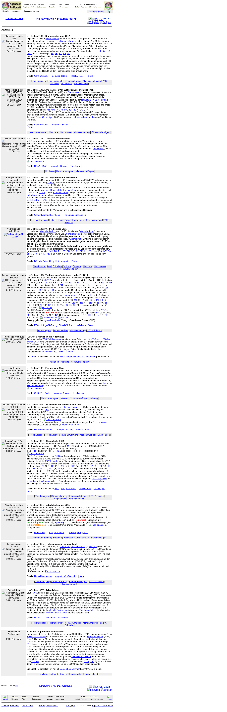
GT (82, 110)
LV (38, 282)
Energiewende (81, 83)
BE (58, 305)
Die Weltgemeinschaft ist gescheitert (78, 356)
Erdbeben (57, 266)
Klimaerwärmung (68, 41)
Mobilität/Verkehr (88, 435)
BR (50, 468)
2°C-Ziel (104, 310)
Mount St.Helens (95, 636)
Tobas (86, 661)
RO (46, 282)
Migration (54, 362)
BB (28, 254)
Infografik (65, 261)
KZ (60, 53)
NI (62, 110)
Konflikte (65, 362)
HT (58, 110)
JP (56, 53)
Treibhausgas (52, 612)
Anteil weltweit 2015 (37, 200)
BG (70, 282)
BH (40, 254)
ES (90, 300)
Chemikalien (104, 435)
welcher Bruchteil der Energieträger (59, 190)
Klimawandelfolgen (92, 81)
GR (74, 305)
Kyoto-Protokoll (76, 498)
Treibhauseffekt (55, 81)
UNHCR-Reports (65, 351)
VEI (29, 644)
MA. (29, 53)
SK (62, 282)
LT (28, 282)
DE (106, 287)
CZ (86, 282)
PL (106, 302)
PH (65, 110)
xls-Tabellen (47, 351)
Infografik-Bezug (59, 76)
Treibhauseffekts (87, 610)
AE (48, 254)
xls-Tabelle (80, 325)
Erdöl (60, 220)
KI (44, 254)
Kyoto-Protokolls (52, 320)
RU (72, 466)
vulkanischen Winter (81, 656)
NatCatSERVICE (89, 100)
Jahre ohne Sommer (70, 669)
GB (104, 51)
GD (32, 254)
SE (100, 51)
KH (85, 251)
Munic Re (107, 100)
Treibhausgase (39, 81)
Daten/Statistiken (14, 18)
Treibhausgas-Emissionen (72, 546)
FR (96, 51)
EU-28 (57, 456)
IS (37, 254)
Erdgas (52, 220)
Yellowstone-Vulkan (36, 636)
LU (97, 312)
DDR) (40, 290)
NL (41, 305)
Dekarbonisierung (35, 195)
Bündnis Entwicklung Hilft (46, 261)
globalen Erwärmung (40, 481)
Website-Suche (96, 11)
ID (67, 468)
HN (48, 110)
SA (52, 53)
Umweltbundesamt (43, 429)
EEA (36, 325)
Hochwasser (66, 132)
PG (90, 251)
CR (81, 251)
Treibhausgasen (71, 407)
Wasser (64, 398)
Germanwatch (52, 38)
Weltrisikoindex (87, 231)
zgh (16, 685)
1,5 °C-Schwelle (99, 478)
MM (53, 110)
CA (62, 466)
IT (98, 302)
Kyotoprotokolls (52, 571)
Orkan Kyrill (48, 117)
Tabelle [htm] (85, 488)
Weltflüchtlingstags (52, 339)
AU (68, 53)
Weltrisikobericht (48, 231)
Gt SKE (50, 182)
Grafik (33, 356)
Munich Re (39, 532)
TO (55, 251)
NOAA (37, 166)
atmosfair (103, 422)
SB (72, 251)
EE (54, 282)
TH (87, 110)
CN (34, 451)
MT (105, 251)
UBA (47, 409)
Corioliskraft (98, 148)
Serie (90, 76)
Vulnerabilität (74, 239)
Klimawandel (75, 674)
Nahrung (94, 398)
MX (42, 468)
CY (109, 51)
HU (78, 282)
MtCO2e (48, 280)
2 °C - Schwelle (94, 330)
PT (97, 300)
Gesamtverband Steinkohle (47, 215)
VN (78, 110)
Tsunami (77, 266)
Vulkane (67, 266)
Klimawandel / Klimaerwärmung (56, 18)
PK (74, 110)
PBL (57, 488)
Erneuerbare (66, 83)
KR (64, 53)
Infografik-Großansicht (75, 215)
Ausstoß (63, 612)
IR (109, 466)
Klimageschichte (91, 674)
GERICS (38, 393)
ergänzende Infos (70, 424)
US (57, 451)
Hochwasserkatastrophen (83, 117)
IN (80, 451)
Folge (105, 383)
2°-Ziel (42, 192)
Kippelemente (60, 498)
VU (51, 251)
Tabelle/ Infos (77, 76)
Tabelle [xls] (99, 488)
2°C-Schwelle (51, 461)
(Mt (68, 446)
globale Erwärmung (58, 610)
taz (70, 339)
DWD (44, 166)
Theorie (35, 661)
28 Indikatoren (72, 234)
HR (102, 282)
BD (69, 110)
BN (76, 251)
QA (100, 251)
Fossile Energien (39, 220)
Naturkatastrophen (38, 132)
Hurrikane (53, 132)
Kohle (67, 220)
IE (103, 300)
